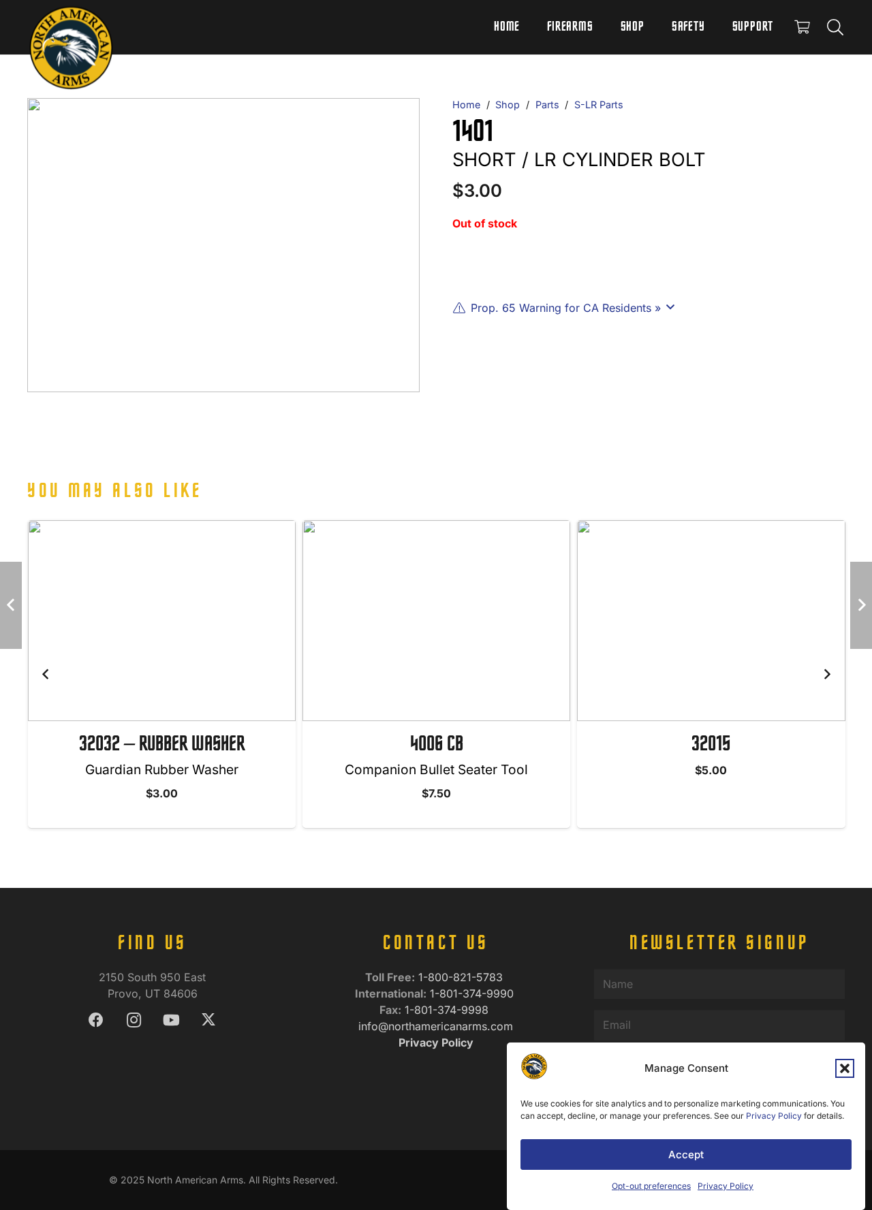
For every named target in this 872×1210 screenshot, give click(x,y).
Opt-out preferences (651, 1186)
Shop (507, 104)
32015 (710, 745)
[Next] (826, 673)
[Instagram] (134, 1020)
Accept (686, 1154)
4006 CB (436, 745)
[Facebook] (96, 1020)
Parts (547, 104)
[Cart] (802, 27)
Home (466, 104)
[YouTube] (171, 1020)
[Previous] (45, 673)
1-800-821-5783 (462, 977)
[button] (845, 1068)
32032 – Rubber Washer (162, 745)
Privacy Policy (774, 1116)
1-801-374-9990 (473, 993)
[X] (209, 1020)
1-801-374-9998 (448, 1010)
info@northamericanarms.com (435, 1026)
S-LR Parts (598, 104)
